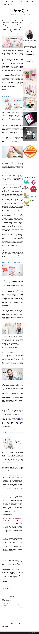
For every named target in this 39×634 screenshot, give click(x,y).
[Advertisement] (30, 168)
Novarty (6, 632)
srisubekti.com (7, 599)
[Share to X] (7, 588)
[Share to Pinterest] (9, 588)
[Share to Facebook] (5, 588)
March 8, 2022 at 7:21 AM (7, 600)
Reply (21, 607)
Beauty (4, 584)
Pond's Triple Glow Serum (11, 584)
